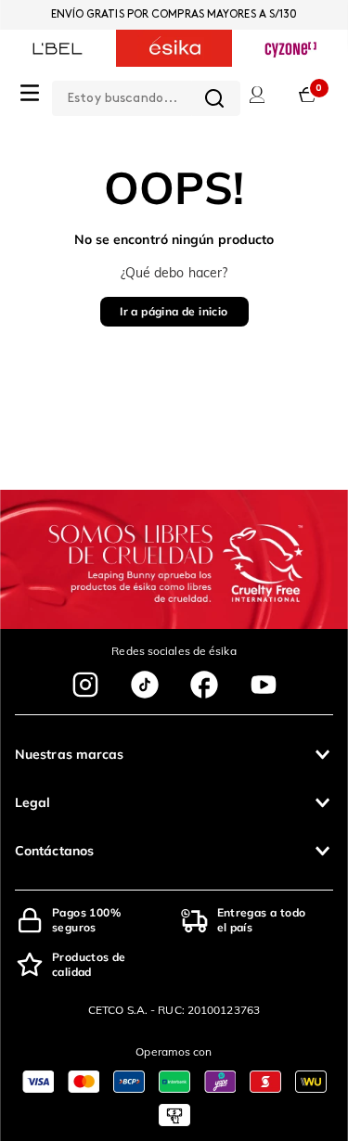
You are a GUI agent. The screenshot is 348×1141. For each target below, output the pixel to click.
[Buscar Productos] (214, 98)
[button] (174, 754)
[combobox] (146, 94)
